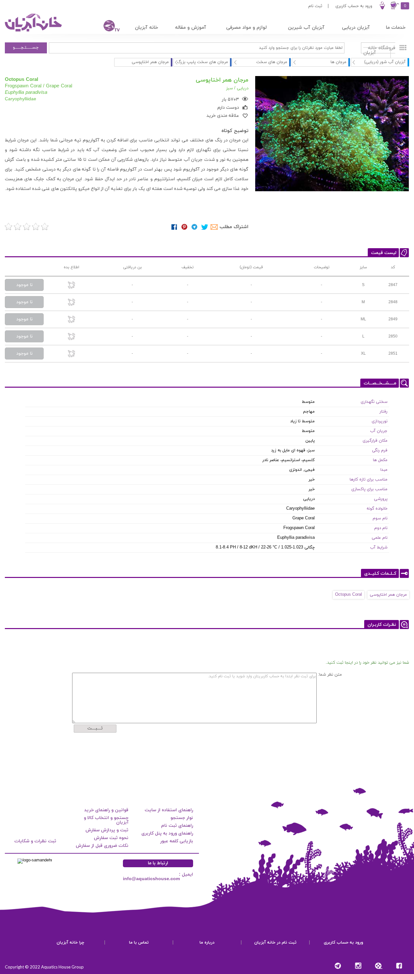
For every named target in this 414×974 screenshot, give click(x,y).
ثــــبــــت (95, 728)
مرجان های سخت (271, 62)
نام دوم (380, 528)
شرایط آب (378, 547)
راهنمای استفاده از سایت (169, 810)
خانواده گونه (376, 509)
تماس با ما (139, 943)
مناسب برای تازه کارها (368, 479)
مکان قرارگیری (375, 441)
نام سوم (380, 518)
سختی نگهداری (374, 402)
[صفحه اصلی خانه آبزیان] (34, 31)
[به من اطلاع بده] (71, 286)
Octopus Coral (348, 595)
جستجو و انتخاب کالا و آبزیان (106, 820)
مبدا (383, 470)
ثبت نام (315, 6)
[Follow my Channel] (338, 965)
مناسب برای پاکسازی (369, 489)
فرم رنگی (379, 450)
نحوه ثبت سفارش (111, 838)
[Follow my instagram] (358, 965)
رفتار (383, 412)
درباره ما (207, 943)
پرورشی (380, 499)
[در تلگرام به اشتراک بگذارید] (195, 227)
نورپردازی (379, 421)
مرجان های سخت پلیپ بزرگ (202, 62)
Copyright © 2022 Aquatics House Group (44, 966)
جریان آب (378, 431)
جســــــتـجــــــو (26, 47)
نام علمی (379, 538)
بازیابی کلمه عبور (176, 841)
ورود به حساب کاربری (353, 6)
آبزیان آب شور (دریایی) (385, 62)
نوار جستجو (181, 818)
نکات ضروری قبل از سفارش (102, 846)
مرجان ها (338, 62)
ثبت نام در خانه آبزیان (275, 943)
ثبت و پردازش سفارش (106, 830)
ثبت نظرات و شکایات (35, 841)
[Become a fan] (399, 965)
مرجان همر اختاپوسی (388, 595)
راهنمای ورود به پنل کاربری (167, 833)
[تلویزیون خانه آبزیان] (107, 26)
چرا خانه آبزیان (70, 943)
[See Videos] (378, 965)
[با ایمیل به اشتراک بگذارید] (215, 227)
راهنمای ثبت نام (177, 826)
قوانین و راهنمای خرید (106, 810)
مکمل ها (380, 460)
